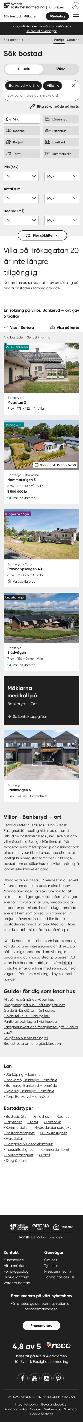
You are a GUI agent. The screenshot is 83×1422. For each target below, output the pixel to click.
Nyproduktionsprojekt (52, 1127)
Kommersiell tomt (55, 1149)
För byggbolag (16, 1271)
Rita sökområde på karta (58, 106)
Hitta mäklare (15, 1265)
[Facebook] (23, 1378)
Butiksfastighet (54, 1133)
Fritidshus (41, 1116)
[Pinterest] (58, 1378)
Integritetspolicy (27, 1404)
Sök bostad (12, 16)
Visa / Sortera (22, 327)
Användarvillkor (16, 1409)
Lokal (45, 1155)
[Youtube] (35, 1378)
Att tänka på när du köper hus (29, 999)
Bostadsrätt (16, 1116)
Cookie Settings (41, 1414)
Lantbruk (53, 1122)
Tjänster (51, 1265)
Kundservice (14, 1260)
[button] (76, 16)
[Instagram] (47, 1378)
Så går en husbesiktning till (26, 1038)
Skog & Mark (16, 1160)
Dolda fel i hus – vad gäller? (27, 1016)
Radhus (62, 1116)
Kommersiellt (16, 1127)
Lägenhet (14, 1122)
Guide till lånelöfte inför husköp (29, 1010)
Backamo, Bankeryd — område (31, 1080)
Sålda (60, 69)
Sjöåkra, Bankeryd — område (30, 1091)
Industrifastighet (19, 1149)
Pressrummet (55, 1271)
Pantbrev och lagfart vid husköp (30, 1021)
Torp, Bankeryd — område (27, 1096)
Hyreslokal (14, 1138)
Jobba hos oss (56, 1277)
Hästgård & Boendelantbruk (29, 1144)
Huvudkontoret (16, 1277)
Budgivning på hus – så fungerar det (34, 1005)
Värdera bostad (17, 1283)
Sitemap (70, 1409)
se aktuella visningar (42, 31)
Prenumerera (41, 1325)
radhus (33, 918)
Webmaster (53, 1409)
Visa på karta (68, 327)
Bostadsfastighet (20, 1133)
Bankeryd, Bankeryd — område (31, 1085)
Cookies (36, 1409)
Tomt (34, 1122)
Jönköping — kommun (24, 1074)
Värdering (57, 16)
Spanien (73, 39)
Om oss (50, 1260)
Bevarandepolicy (53, 1404)
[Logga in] (75, 5)
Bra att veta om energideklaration (32, 1043)
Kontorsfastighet (19, 1155)
